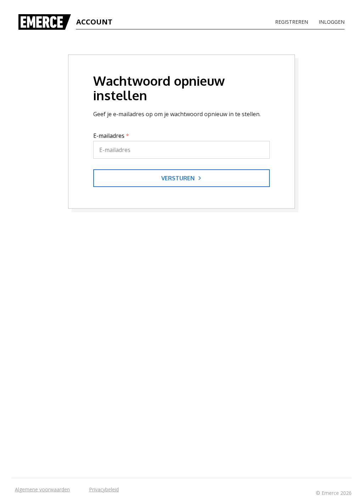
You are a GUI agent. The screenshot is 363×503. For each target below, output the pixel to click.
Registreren (291, 22)
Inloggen (332, 22)
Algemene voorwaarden (42, 489)
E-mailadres (111, 135)
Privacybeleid (104, 489)
